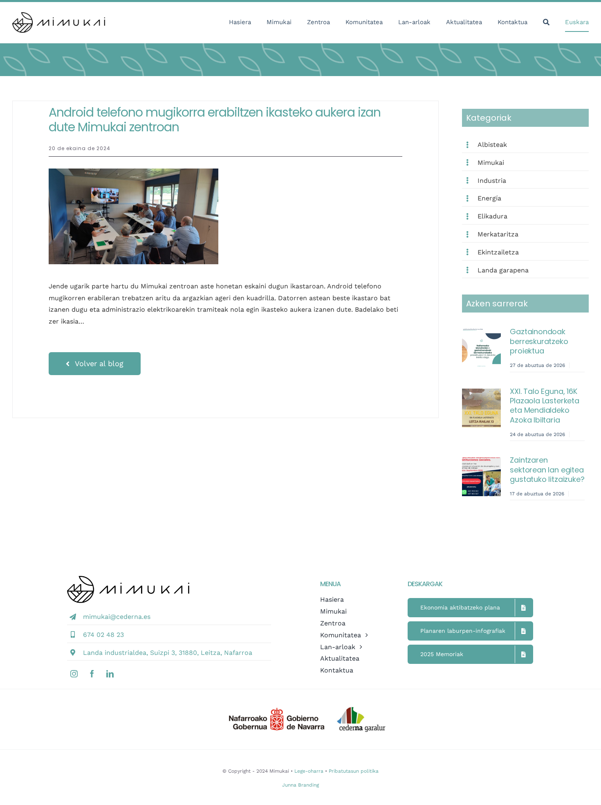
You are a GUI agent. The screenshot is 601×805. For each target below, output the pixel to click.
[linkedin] (110, 674)
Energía (489, 198)
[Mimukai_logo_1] (58, 15)
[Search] (546, 22)
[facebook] (92, 674)
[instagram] (74, 674)
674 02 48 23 (103, 635)
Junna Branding (300, 785)
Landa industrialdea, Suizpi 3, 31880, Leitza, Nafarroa (167, 653)
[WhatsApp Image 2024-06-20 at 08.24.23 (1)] (134, 171)
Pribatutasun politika (354, 771)
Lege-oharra (308, 771)
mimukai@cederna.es (116, 617)
